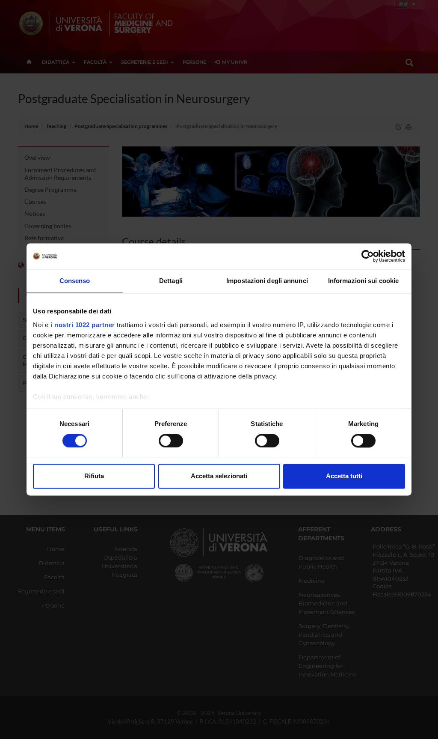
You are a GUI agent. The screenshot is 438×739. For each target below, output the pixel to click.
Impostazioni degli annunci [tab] (267, 280)
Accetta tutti (344, 476)
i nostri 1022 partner (82, 324)
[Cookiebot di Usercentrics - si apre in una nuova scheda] (367, 256)
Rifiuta (94, 476)
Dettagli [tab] (171, 280)
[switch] (171, 440)
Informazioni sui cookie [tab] (363, 280)
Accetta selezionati (219, 476)
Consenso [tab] (74, 280)
